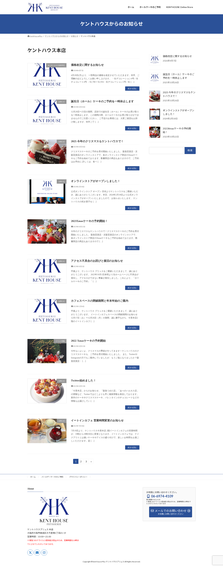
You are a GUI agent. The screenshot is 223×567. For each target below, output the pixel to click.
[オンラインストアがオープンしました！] (154, 114)
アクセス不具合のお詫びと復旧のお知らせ (97, 260)
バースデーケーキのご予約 (52, 477)
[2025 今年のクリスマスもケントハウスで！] (154, 96)
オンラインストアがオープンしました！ (95, 181)
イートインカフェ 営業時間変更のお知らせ (97, 420)
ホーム (33, 477)
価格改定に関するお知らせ (87, 64)
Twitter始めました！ (83, 380)
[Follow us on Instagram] (44, 553)
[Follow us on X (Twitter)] (30, 553)
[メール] (37, 553)
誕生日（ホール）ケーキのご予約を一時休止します (102, 101)
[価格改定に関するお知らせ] (154, 60)
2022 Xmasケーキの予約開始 (88, 340)
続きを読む (132, 88)
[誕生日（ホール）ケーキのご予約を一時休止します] (154, 78)
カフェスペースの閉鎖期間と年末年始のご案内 (99, 300)
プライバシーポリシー (78, 477)
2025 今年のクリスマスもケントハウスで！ (97, 141)
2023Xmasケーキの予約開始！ (89, 221)
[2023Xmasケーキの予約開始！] (154, 132)
